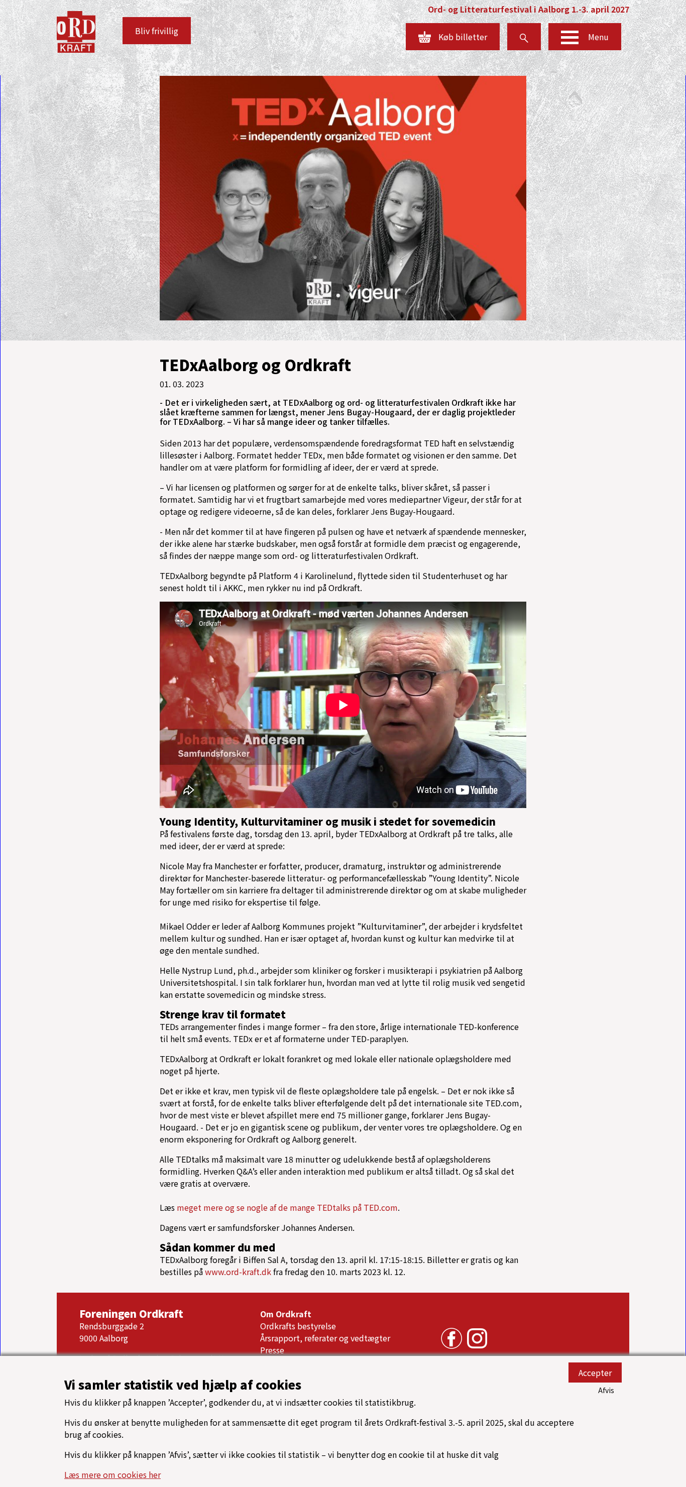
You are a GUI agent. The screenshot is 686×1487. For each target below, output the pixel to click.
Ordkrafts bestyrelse (298, 1326)
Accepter (595, 1372)
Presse (272, 1350)
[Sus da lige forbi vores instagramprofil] (474, 1337)
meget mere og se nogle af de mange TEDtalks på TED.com (287, 1207)
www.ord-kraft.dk (238, 1272)
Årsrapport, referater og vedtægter (325, 1338)
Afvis (606, 1390)
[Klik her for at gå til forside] (76, 31)
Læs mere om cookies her (112, 1474)
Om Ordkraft (285, 1314)
